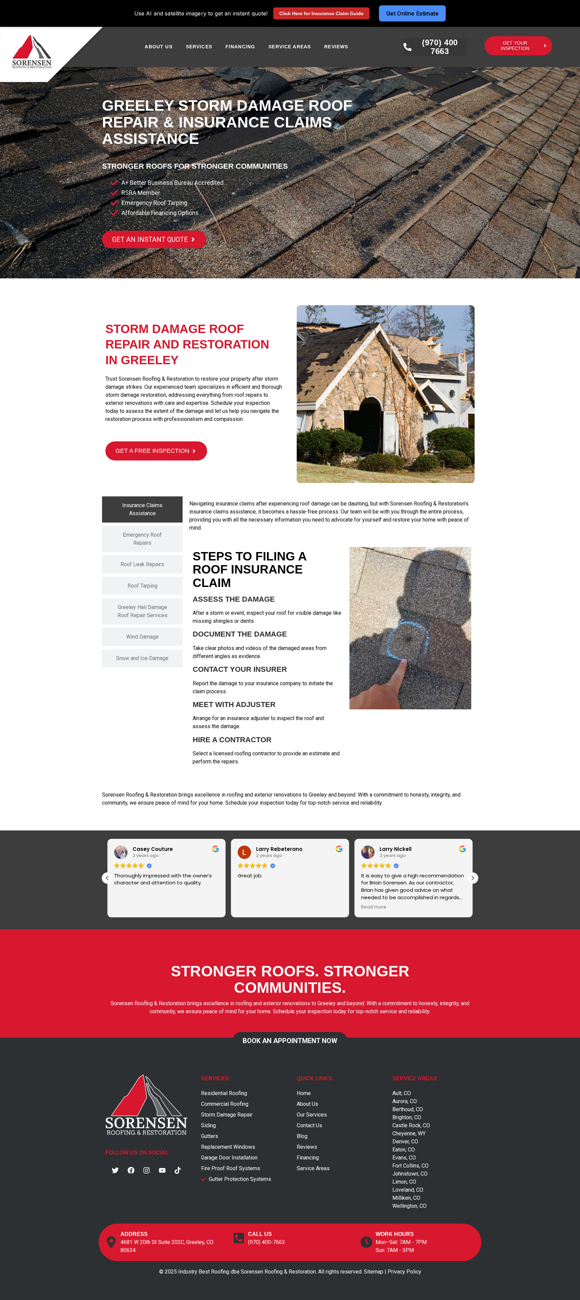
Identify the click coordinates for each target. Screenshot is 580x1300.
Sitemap (373, 1271)
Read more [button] (365, 907)
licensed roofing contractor (244, 753)
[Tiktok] (178, 1170)
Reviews (336, 46)
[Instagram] (147, 1170)
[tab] (142, 509)
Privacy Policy (404, 1271)
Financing (240, 46)
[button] (473, 878)
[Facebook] (131, 1170)
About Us (158, 46)
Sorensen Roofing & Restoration (156, 379)
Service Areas (290, 46)
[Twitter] (115, 1170)
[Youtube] (162, 1170)
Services (199, 46)
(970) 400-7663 (266, 1242)
